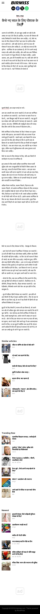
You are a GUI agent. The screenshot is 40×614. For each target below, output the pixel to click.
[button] (3, 3)
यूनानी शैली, (5, 108)
